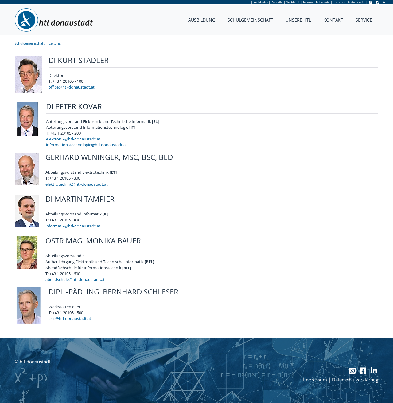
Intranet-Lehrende (316, 1)
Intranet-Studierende (349, 1)
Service (364, 20)
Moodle (277, 1)
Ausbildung (201, 20)
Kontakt (333, 20)
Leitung (55, 43)
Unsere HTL (298, 20)
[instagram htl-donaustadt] (371, 2)
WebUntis (261, 1)
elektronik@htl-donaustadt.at (73, 139)
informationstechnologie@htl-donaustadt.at (86, 145)
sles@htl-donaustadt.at (70, 318)
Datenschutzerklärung (355, 380)
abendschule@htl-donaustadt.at (75, 279)
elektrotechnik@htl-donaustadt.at (76, 184)
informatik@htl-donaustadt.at (72, 226)
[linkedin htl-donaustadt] (385, 2)
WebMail (292, 1)
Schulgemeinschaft (250, 20)
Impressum (315, 380)
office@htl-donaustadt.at (72, 87)
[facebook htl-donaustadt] (378, 2)
